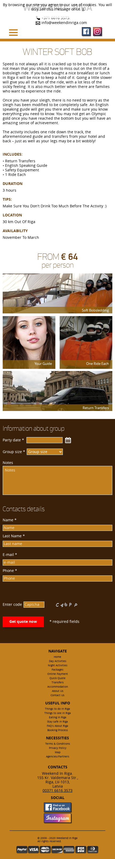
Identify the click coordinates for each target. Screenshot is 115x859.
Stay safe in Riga (57, 721)
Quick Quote (57, 678)
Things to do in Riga (57, 709)
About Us (57, 691)
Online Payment (57, 674)
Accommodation (57, 686)
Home (57, 657)
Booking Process (57, 730)
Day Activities (57, 661)
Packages (57, 669)
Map (57, 752)
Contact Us (57, 695)
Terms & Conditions (57, 743)
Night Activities (57, 665)
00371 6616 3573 (57, 790)
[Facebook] (86, 32)
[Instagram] (97, 32)
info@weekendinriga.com (64, 22)
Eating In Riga (57, 717)
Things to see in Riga (57, 713)
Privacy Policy (57, 748)
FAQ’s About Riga (57, 726)
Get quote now (23, 621)
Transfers (58, 682)
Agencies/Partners (57, 756)
